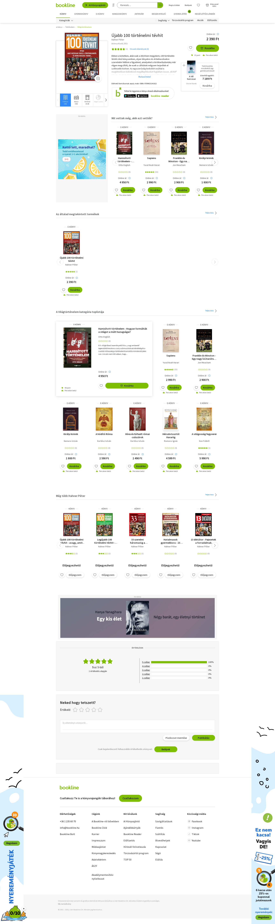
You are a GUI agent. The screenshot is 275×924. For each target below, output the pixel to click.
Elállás (159, 859)
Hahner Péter (71, 264)
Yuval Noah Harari (152, 165)
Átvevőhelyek (162, 840)
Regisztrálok (174, 5)
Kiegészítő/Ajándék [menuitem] (205, 13)
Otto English (124, 165)
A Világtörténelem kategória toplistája (80, 312)
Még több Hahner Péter (70, 496)
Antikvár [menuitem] (139, 13)
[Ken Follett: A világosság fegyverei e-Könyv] (204, 419)
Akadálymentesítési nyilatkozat (102, 876)
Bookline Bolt (67, 834)
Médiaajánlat (99, 846)
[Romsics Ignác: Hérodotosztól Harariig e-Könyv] (171, 419)
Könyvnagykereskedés (104, 853)
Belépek (188, 5)
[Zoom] (98, 78)
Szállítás (160, 834)
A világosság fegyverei (204, 434)
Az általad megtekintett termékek (77, 214)
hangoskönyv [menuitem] (119, 13)
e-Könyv (124, 127)
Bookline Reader (132, 834)
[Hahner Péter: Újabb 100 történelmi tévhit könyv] (71, 524)
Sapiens (151, 158)
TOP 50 (127, 859)
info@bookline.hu (69, 827)
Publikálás (203, 737)
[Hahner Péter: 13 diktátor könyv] (203, 524)
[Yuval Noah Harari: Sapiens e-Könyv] (152, 143)
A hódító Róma (104, 434)
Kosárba (210, 48)
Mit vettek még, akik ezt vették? (132, 118)
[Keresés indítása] (160, 5)
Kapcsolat (160, 846)
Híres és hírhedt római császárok (137, 435)
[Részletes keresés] (113, 5)
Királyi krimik (206, 158)
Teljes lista (209, 117)
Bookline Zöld (99, 827)
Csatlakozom (131, 798)
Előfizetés (212, 20)
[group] (65, 100)
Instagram (197, 827)
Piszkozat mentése (176, 737)
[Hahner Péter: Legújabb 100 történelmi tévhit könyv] (104, 524)
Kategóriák (64, 20)
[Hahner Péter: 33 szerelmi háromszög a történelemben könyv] (137, 524)
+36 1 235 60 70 (68, 821)
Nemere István (206, 165)
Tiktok (195, 834)
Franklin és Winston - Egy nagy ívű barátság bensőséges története (179, 159)
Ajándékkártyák (131, 827)
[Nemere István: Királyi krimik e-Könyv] (206, 143)
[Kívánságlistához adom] (191, 47)
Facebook (197, 821)
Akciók (200, 20)
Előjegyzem (75, 574)
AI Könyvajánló (97, 5)
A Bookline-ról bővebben (105, 821)
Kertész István (104, 441)
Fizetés (159, 827)
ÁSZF (94, 866)
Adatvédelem (99, 859)
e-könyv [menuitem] (100, 13)
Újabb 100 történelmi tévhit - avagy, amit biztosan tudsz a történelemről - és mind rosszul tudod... (71, 541)
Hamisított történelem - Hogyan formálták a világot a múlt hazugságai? (124, 159)
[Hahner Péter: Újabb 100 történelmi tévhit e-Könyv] (82, 57)
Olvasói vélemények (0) (139, 49)
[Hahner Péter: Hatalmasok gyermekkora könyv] (170, 524)
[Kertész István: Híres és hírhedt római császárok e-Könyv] (137, 419)
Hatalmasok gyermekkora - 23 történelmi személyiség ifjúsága (170, 541)
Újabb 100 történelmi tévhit (71, 259)
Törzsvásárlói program (182, 20)
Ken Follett (204, 441)
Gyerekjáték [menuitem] (182, 12)
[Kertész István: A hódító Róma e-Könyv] (104, 419)
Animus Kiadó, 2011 (120, 43)
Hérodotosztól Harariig (170, 435)
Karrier (95, 834)
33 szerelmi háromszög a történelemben (137, 541)
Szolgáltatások (163, 821)
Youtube (196, 840)
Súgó (158, 853)
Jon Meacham (179, 165)
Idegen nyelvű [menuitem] (159, 13)
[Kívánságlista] (198, 5)
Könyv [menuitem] (63, 13)
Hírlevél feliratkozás (134, 846)
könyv (72, 508)
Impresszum (98, 840)
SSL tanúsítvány (64, 904)
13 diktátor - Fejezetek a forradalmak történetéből (203, 541)
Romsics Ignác (171, 441)
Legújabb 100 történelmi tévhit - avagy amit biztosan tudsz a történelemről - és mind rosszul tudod (104, 541)
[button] (106, 100)
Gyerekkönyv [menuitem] (81, 13)
